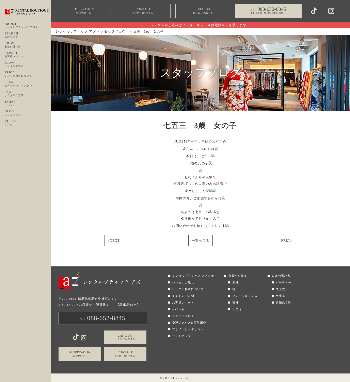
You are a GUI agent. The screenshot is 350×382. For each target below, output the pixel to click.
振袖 (235, 282)
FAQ (14, 93)
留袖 (235, 302)
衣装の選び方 (281, 275)
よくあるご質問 (183, 295)
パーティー (283, 282)
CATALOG (203, 11)
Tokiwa (174, 378)
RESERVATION (83, 11)
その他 (237, 309)
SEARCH (12, 35)
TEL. (102, 318)
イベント (178, 309)
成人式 (280, 289)
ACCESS (11, 122)
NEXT (114, 240)
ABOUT (23, 25)
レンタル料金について (188, 289)
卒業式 (280, 295)
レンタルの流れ (183, 282)
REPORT (14, 54)
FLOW (14, 64)
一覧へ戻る (200, 240)
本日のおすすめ (213, 141)
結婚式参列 (283, 302)
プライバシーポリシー (188, 329)
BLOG (14, 113)
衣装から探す (237, 275)
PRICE (18, 74)
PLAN (18, 83)
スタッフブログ (183, 316)
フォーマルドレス (245, 295)
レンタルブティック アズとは (193, 275)
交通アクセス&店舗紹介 (189, 322)
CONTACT (143, 11)
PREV (287, 240)
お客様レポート (183, 302)
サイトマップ (181, 336)
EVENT (10, 103)
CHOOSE (13, 45)
